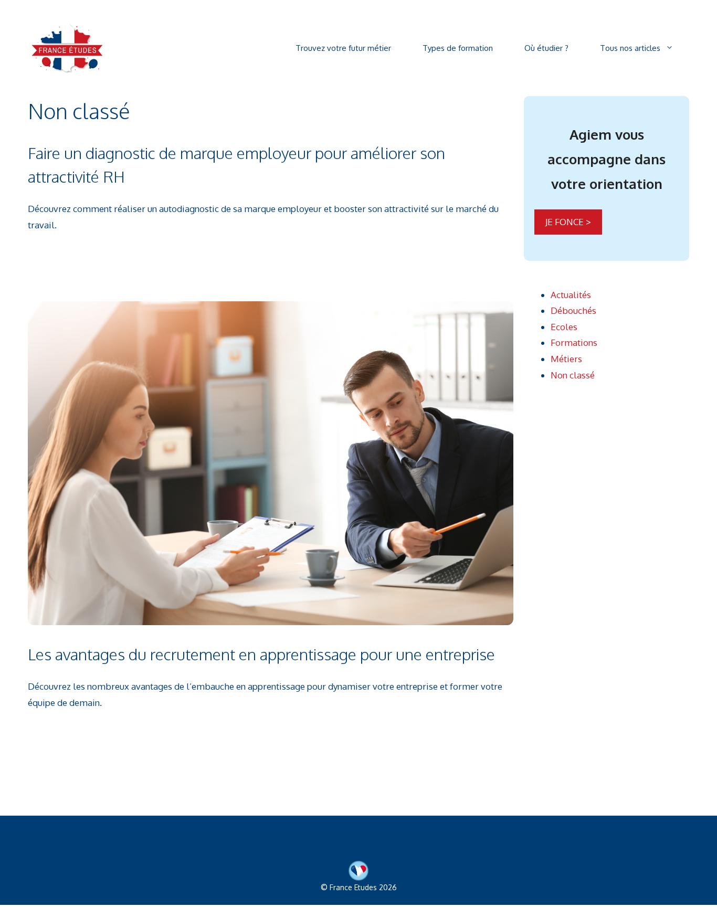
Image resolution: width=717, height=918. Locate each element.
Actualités (571, 294)
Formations (574, 342)
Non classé (573, 375)
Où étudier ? (546, 48)
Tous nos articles (630, 48)
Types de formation (458, 48)
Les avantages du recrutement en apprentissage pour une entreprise (261, 654)
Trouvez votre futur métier (343, 48)
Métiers (566, 358)
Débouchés (573, 310)
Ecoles (564, 326)
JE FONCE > (568, 221)
